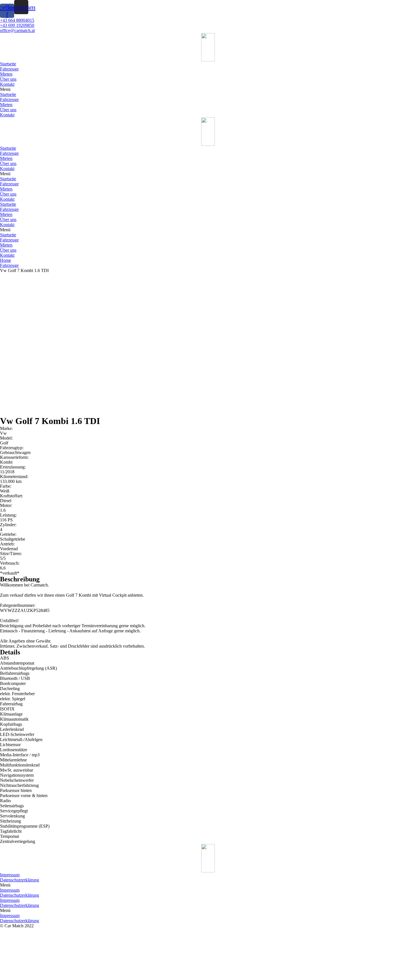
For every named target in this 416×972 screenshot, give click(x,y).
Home (5, 260)
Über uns (8, 79)
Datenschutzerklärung (19, 879)
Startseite (8, 63)
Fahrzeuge (9, 69)
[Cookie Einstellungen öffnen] (42, 969)
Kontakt (7, 84)
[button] (208, 89)
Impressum (10, 874)
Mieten (6, 74)
